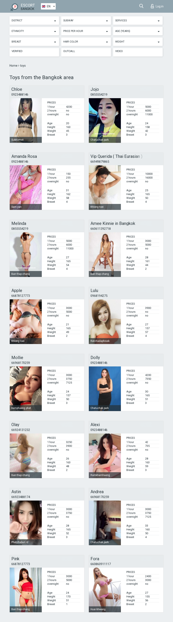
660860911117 (101, 564)
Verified (17, 51)
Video (119, 51)
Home (13, 65)
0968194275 (99, 296)
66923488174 (20, 497)
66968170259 (20, 363)
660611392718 (101, 229)
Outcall (69, 51)
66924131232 (20, 430)
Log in (160, 6)
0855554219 (99, 94)
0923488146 (19, 94)
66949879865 (100, 162)
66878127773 (20, 296)
